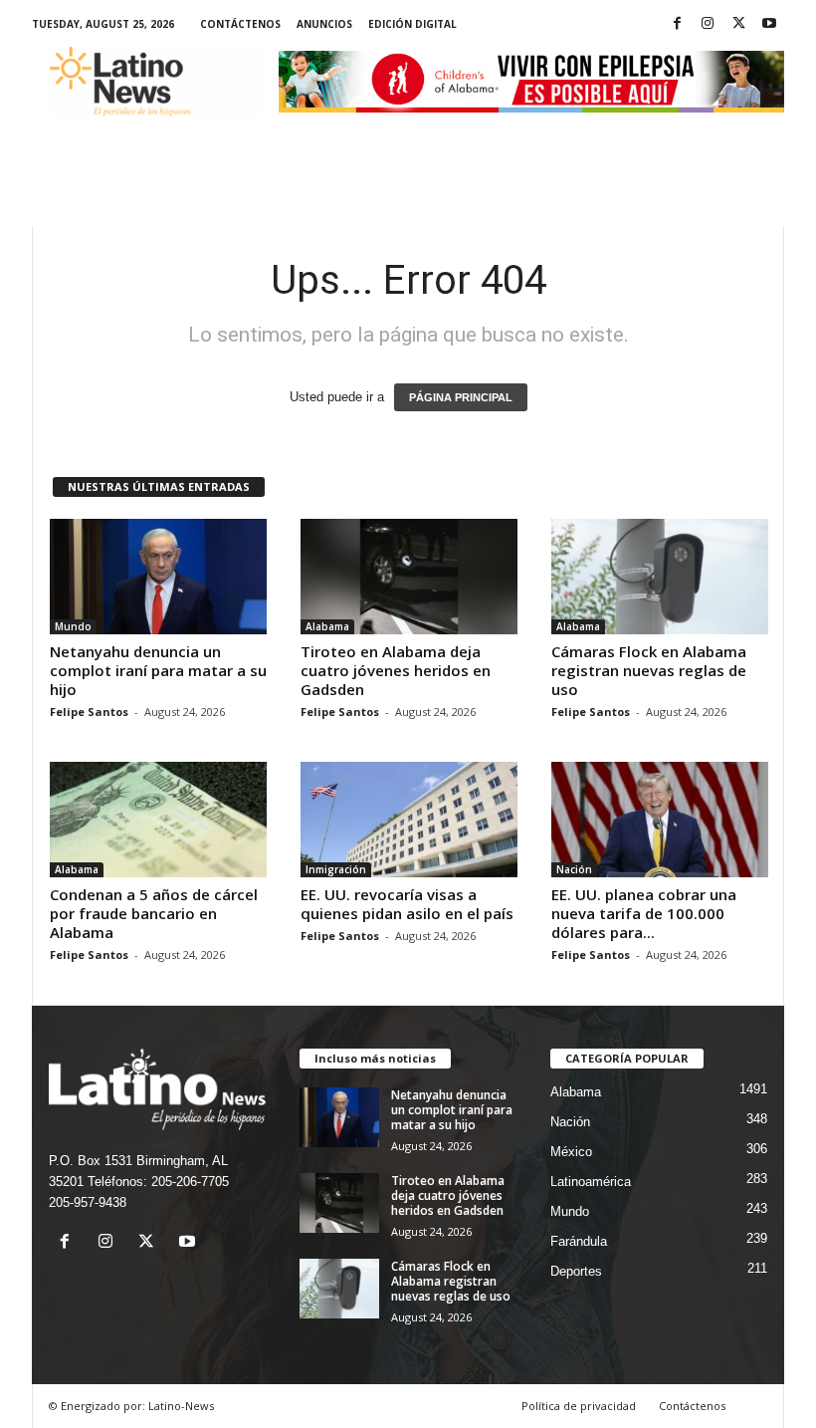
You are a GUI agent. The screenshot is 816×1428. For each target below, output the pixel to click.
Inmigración (336, 869)
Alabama (327, 626)
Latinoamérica (590, 1181)
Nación (574, 869)
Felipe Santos (89, 711)
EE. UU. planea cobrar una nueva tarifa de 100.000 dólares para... (643, 913)
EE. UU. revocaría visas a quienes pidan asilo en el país (407, 903)
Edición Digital (412, 24)
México (571, 1151)
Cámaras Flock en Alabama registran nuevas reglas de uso (648, 670)
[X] (738, 24)
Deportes (576, 1271)
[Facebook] (677, 24)
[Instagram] (707, 24)
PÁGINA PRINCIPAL (460, 397)
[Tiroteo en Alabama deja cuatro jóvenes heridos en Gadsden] (409, 576)
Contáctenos (240, 24)
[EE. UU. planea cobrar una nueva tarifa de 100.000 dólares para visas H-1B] (659, 819)
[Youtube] (769, 24)
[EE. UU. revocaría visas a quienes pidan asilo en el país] (409, 819)
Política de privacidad (578, 1405)
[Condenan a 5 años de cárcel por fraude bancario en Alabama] (158, 819)
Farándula (578, 1241)
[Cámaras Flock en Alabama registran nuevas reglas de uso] (659, 576)
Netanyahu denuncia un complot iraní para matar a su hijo (158, 670)
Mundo (73, 626)
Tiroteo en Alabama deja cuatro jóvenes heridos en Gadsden (396, 670)
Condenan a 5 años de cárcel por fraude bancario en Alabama (154, 913)
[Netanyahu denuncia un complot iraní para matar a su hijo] (158, 576)
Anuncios (324, 24)
